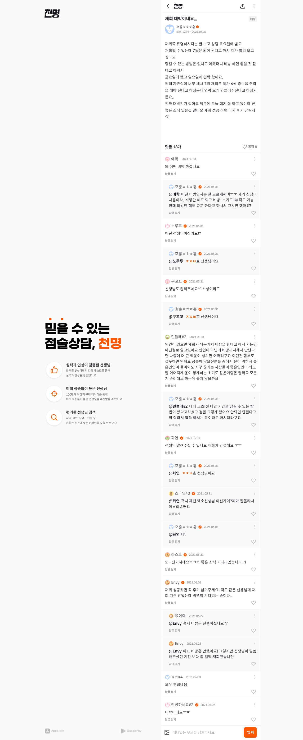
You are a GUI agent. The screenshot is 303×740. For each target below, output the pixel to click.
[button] (52, 13)
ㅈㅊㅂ (191, 261)
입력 (250, 732)
